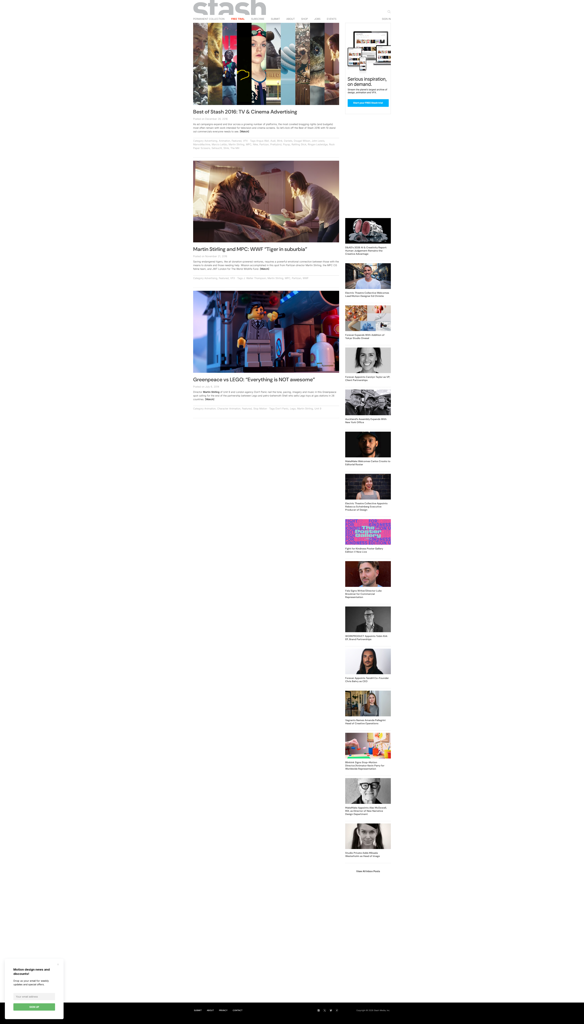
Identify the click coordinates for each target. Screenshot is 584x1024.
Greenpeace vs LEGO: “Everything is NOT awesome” (254, 379)
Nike (255, 144)
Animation (224, 140)
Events (331, 18)
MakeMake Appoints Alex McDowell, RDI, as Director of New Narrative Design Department (366, 811)
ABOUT (210, 1010)
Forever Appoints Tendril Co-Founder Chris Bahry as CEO (367, 679)
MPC (248, 144)
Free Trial (238, 18)
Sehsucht (217, 148)
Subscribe (257, 18)
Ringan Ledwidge (318, 144)
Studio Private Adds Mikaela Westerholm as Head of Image (362, 854)
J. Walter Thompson (254, 278)
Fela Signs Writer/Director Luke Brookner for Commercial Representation (363, 594)
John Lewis (318, 140)
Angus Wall (262, 140)
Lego (293, 408)
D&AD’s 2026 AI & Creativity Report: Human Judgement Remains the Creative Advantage (366, 250)
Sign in (386, 18)
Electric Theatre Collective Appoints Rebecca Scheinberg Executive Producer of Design (366, 506)
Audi (273, 140)
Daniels (288, 140)
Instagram (318, 1010)
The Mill (234, 148)
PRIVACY (223, 1010)
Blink (279, 140)
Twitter (324, 1010)
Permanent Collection (208, 18)
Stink (226, 148)
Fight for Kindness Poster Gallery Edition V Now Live (364, 550)
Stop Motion (260, 408)
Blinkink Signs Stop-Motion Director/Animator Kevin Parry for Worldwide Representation (364, 765)
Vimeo (330, 1010)
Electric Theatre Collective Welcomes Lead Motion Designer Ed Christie (367, 294)
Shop (304, 18)
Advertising (210, 140)
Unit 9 (318, 408)
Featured (237, 140)
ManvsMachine (201, 144)
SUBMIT (198, 1010)
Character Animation (228, 408)
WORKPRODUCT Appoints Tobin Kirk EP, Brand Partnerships (366, 637)
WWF (306, 278)
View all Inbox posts (368, 871)
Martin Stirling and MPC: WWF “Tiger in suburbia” (250, 249)
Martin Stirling (236, 144)
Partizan (264, 144)
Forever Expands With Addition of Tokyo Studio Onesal (364, 336)
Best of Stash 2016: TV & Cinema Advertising (245, 111)
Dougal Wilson (302, 140)
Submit (275, 18)
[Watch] (244, 131)
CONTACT (237, 1010)
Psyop (286, 144)
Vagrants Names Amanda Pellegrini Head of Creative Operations (365, 722)
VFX (245, 140)
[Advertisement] (266, 442)
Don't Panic (282, 408)
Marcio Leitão (219, 144)
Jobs (317, 18)
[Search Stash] (388, 11)
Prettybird (276, 144)
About (290, 18)
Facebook (336, 1010)
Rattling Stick (299, 144)
